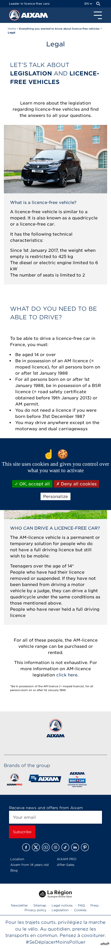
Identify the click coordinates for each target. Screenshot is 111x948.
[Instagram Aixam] (55, 847)
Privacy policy (35, 910)
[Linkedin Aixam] (75, 847)
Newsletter (19, 905)
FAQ (81, 905)
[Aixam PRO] (14, 780)
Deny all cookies (78, 483)
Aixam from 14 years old (29, 865)
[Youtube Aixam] (46, 847)
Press (94, 905)
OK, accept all (34, 483)
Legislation (60, 910)
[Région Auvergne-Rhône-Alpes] (55, 899)
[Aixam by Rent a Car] (77, 780)
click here (66, 675)
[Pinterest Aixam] (85, 847)
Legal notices (62, 905)
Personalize (55, 496)
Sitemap (39, 905)
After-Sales (65, 865)
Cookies (80, 910)
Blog (14, 870)
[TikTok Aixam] (65, 847)
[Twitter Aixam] (36, 847)
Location (17, 859)
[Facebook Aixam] (26, 847)
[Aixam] (15, 16)
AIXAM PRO (66, 859)
